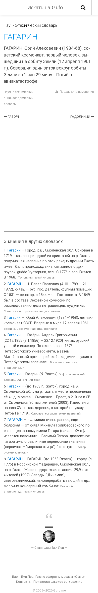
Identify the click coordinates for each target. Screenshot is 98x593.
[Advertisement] (49, 175)
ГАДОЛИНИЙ (80, 116)
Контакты (23, 582)
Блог (15, 576)
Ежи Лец (27, 576)
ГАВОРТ (13, 116)
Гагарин (14, 250)
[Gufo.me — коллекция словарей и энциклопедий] (10, 7)
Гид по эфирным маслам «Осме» (60, 576)
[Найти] (83, 7)
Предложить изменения (77, 92)
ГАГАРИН (15, 284)
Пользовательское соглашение (57, 582)
